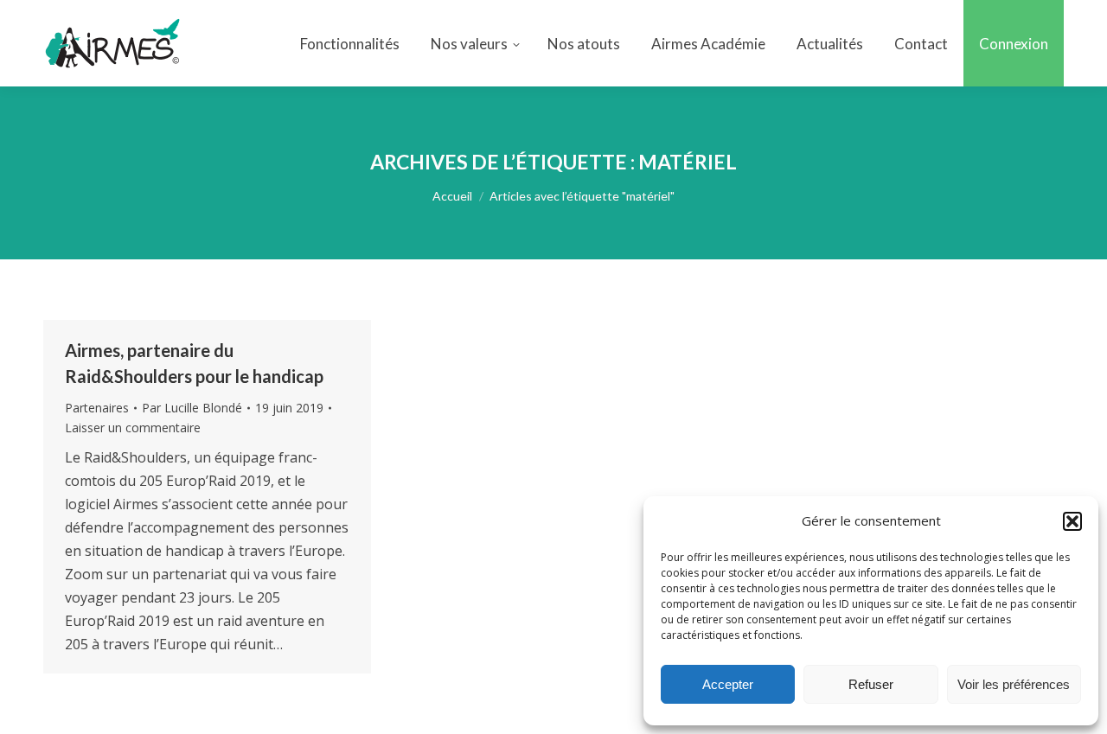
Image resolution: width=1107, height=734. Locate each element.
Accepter (727, 684)
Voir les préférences (1013, 684)
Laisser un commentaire (133, 427)
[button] (1072, 521)
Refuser (870, 684)
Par (192, 407)
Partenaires (97, 407)
